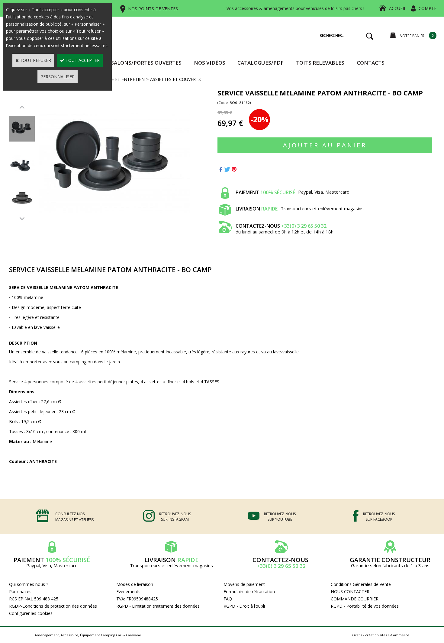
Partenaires (20, 591)
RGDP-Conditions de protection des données (53, 606)
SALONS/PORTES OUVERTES (146, 62)
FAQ (228, 599)
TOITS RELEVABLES (320, 62)
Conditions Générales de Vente (361, 584)
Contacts (370, 62)
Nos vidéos (209, 62)
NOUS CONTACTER (350, 591)
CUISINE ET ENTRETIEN (121, 79)
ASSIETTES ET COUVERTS (175, 79)
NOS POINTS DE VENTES (153, 8)
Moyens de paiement (244, 584)
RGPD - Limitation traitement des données (158, 606)
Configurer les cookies (31, 613)
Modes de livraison (134, 584)
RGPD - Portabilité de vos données (365, 606)
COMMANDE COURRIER (354, 599)
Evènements (128, 591)
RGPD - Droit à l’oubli (244, 606)
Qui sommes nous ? (28, 584)
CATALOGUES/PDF (260, 62)
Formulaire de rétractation (249, 591)
